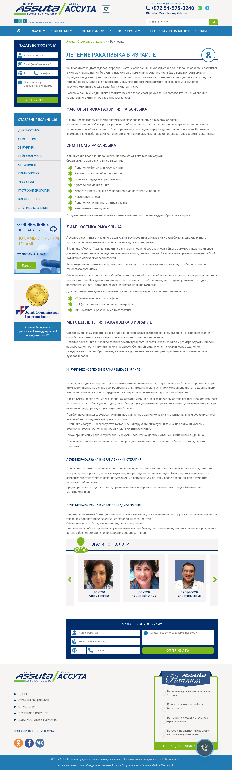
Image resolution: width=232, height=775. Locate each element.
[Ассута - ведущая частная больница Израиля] (57, 9)
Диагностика (29, 130)
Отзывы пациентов (175, 31)
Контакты (202, 31)
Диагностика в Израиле (37, 719)
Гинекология (29, 173)
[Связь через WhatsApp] (199, 8)
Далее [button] (26, 265)
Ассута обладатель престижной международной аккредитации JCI (37, 331)
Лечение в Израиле (93, 31)
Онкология (27, 139)
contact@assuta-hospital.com (168, 13)
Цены (150, 31)
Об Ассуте (34, 31)
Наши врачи (127, 31)
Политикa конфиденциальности (142, 759)
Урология (26, 182)
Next (213, 580)
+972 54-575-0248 (172, 8)
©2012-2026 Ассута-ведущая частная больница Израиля (85, 759)
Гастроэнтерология (34, 190)
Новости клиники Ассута (34, 731)
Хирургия (26, 147)
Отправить (177, 650)
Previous (70, 580)
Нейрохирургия (31, 156)
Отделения (60, 31)
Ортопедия (27, 164)
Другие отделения (33, 207)
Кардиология (29, 199)
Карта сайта (172, 759)
